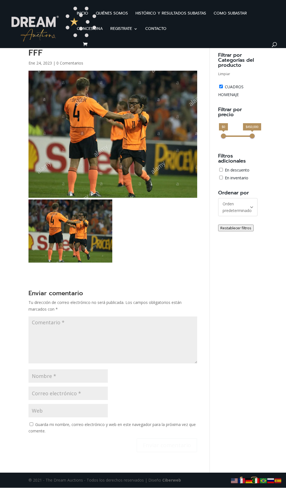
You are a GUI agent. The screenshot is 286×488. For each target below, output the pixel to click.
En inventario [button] (236, 177)
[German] (249, 480)
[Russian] (271, 480)
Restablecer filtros (235, 227)
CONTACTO (155, 29)
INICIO (82, 13)
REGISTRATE (121, 29)
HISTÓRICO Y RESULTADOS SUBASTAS (170, 13)
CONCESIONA (90, 29)
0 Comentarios (69, 63)
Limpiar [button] (224, 74)
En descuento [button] (237, 170)
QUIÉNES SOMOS (112, 13)
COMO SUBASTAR (230, 13)
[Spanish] (278, 480)
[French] (242, 480)
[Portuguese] (263, 480)
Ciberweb (171, 480)
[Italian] (256, 480)
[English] (234, 480)
